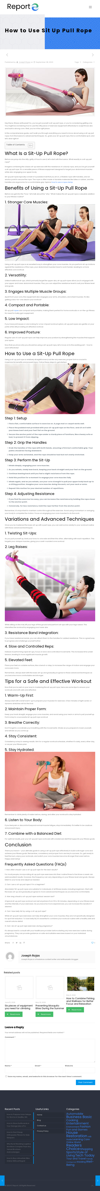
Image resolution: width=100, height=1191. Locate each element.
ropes (16, 310)
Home (39, 1115)
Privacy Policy (42, 1131)
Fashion (85, 1126)
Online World (73, 1142)
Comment (10, 1037)
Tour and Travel (76, 1158)
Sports (71, 1152)
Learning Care (81, 1139)
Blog (39, 1120)
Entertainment (77, 1123)
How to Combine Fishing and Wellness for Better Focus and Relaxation (80, 1001)
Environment (72, 1126)
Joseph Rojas (24, 62)
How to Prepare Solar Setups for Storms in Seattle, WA (19, 1115)
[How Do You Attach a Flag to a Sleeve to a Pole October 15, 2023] (97, 1180)
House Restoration (76, 1134)
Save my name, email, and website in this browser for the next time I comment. (45, 1076)
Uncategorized (71, 1162)
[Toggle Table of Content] (29, 145)
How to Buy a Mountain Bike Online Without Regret (18, 1159)
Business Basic (79, 1116)
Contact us (41, 1125)
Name (8, 1066)
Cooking (72, 1120)
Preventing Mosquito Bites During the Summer (50, 1007)
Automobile (74, 1114)
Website (69, 1066)
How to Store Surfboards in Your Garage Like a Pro (18, 1124)
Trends (89, 1158)
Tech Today (85, 1155)
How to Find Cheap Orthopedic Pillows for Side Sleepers (18, 1135)
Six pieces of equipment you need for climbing (19, 1007)
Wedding (81, 1161)
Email (38, 1066)
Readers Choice (74, 1147)
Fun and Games (77, 1129)
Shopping (86, 1149)
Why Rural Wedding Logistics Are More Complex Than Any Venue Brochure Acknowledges (19, 1148)
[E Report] (23, 7)
